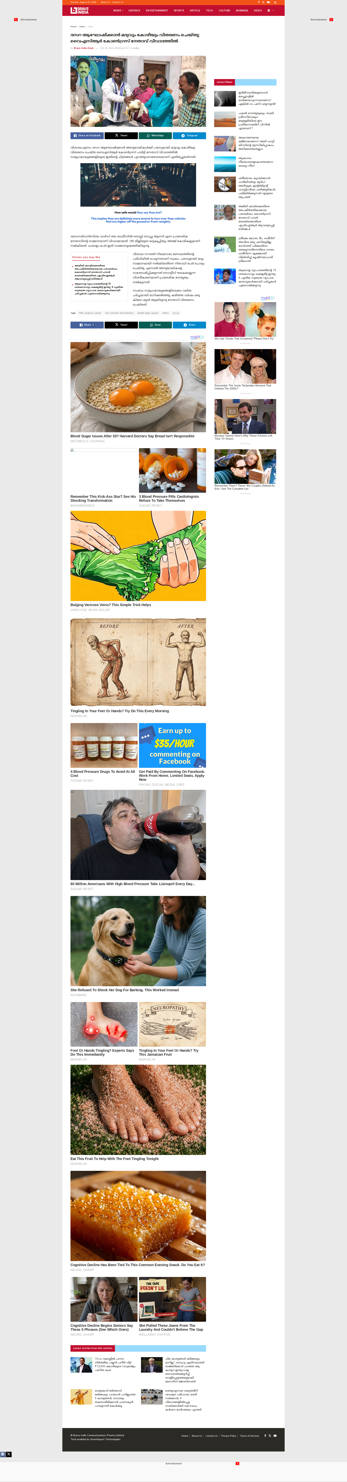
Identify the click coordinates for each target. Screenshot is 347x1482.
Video (258, 10)
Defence (134, 10)
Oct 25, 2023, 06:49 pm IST (114, 48)
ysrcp (176, 313)
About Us (105, 2)
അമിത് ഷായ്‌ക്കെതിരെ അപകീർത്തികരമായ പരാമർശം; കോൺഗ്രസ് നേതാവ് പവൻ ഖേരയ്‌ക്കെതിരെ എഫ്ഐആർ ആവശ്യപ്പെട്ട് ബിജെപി (96, 272)
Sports (179, 10)
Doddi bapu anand (148, 313)
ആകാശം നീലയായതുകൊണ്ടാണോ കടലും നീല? (256, 162)
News (117, 10)
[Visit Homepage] (79, 10)
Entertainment (157, 10)
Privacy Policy (228, 1436)
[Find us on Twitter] (269, 1436)
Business (242, 10)
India (90, 26)
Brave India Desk (83, 48)
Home (73, 26)
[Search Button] (275, 2)
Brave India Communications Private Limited (98, 1435)
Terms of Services (249, 1436)
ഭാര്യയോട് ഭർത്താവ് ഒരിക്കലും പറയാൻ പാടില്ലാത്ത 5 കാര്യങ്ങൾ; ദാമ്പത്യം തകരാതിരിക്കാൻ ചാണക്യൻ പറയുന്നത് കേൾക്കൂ (115, 1398)
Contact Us (117, 2)
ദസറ (165, 313)
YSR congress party (90, 313)
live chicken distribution (119, 313)
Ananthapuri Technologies (105, 1439)
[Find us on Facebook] (265, 1436)
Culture (224, 10)
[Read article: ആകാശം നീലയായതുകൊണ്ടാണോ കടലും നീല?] (225, 164)
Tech (209, 10)
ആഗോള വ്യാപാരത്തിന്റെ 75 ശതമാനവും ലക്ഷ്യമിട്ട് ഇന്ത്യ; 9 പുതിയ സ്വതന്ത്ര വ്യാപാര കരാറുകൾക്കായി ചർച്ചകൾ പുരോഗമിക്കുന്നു (99, 289)
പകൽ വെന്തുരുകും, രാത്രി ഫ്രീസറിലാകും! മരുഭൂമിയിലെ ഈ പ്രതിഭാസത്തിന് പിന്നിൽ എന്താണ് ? (256, 121)
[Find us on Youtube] (275, 1436)
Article (195, 10)
